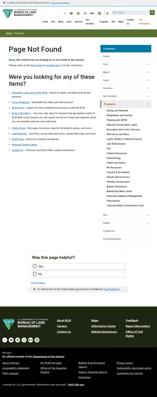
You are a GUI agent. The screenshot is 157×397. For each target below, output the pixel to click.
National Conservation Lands (122, 124)
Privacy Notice (38, 282)
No (40, 274)
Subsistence (113, 200)
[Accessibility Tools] (107, 13)
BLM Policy (18, 139)
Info (113, 22)
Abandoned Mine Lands (119, 191)
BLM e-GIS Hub (20, 113)
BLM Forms (18, 107)
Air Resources (114, 167)
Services (79, 22)
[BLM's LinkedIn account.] (99, 12)
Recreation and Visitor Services (123, 129)
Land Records (19, 133)
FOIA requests (10, 373)
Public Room (18, 128)
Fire (109, 148)
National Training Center (24, 144)
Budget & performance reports (91, 364)
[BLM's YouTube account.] (71, 12)
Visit (53, 22)
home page (36, 65)
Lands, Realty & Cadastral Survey (124, 139)
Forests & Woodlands (118, 172)
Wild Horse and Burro (118, 134)
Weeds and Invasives (118, 177)
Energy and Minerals (117, 110)
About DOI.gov (10, 362)
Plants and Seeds (116, 162)
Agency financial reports (92, 372)
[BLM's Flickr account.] (92, 11)
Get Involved (90, 22)
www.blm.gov (53, 65)
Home (45, 22)
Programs (104, 22)
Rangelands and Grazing (119, 115)
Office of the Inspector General (53, 370)
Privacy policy (125, 362)
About (60, 22)
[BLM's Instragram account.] (85, 12)
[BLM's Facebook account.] (78, 12)
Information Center (103, 326)
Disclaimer (84, 377)
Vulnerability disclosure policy (134, 368)
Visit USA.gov (76, 384)
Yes (40, 266)
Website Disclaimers (104, 331)
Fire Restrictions (144, 22)
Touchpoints (110, 289)
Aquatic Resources (117, 186)
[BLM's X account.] (64, 11)
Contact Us (130, 22)
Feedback (132, 320)
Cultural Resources (117, 153)
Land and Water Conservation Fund (125, 205)
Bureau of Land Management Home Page (20, 13)
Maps (94, 320)
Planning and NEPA (117, 120)
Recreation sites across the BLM (29, 92)
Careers (62, 326)
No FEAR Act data (50, 362)
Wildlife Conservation (118, 181)
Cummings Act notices (130, 373)
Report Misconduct (138, 326)
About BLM (64, 320)
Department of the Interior (49, 356)
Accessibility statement (15, 368)
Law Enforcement (116, 143)
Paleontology (114, 158)
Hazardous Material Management (124, 196)
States (121, 22)
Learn (68, 22)
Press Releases (21, 102)
